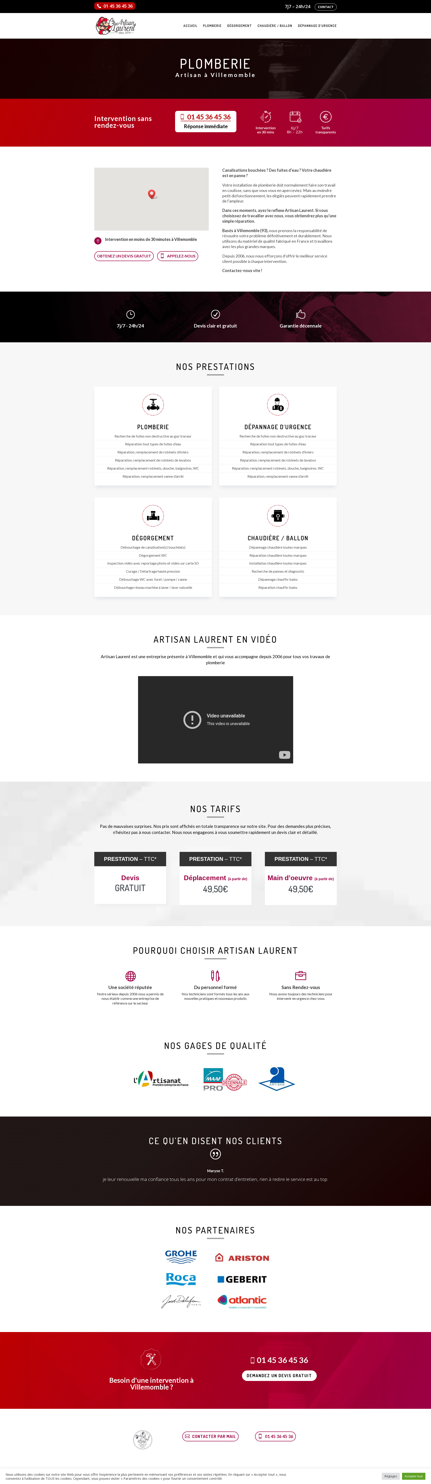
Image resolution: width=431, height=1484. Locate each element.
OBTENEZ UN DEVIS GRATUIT (124, 256)
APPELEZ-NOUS (181, 256)
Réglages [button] (391, 1476)
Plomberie (212, 26)
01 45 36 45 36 (118, 6)
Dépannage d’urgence (317, 26)
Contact (326, 7)
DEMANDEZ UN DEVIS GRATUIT (279, 1375)
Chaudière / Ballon (274, 26)
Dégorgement (239, 26)
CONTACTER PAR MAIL (214, 1436)
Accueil (190, 26)
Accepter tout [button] (414, 1476)
